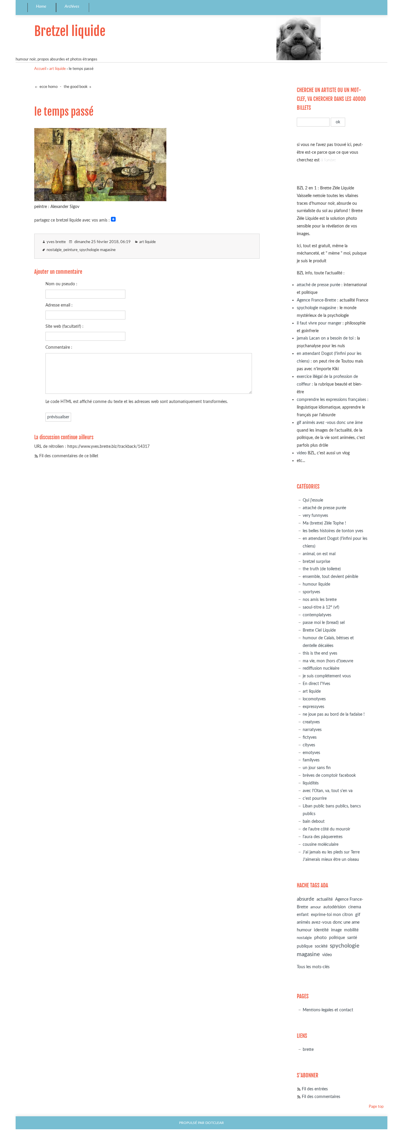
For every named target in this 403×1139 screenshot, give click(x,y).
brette (308, 1049)
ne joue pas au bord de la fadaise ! (334, 714)
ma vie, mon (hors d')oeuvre (328, 661)
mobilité (351, 930)
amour (315, 907)
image (336, 930)
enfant (303, 915)
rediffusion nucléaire (321, 668)
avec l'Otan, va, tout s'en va (328, 791)
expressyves (313, 706)
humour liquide (316, 584)
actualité (325, 899)
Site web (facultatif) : (64, 326)
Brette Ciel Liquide (319, 630)
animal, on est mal (319, 554)
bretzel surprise (316, 561)
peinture (70, 250)
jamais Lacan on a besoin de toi (325, 338)
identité (321, 930)
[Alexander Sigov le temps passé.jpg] (100, 199)
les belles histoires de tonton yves (333, 531)
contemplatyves (317, 615)
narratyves (312, 729)
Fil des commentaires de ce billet (68, 456)
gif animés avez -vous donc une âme (330, 422)
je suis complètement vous (327, 676)
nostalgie (54, 250)
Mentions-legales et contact (328, 1010)
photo (320, 937)
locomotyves (314, 699)
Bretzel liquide (69, 31)
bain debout (314, 821)
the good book (76, 87)
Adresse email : (59, 305)
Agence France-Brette (316, 300)
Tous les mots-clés (313, 967)
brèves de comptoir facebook (329, 775)
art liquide (57, 69)
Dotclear (214, 1123)
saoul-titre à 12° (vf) (321, 607)
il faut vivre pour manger (319, 323)
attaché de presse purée (318, 285)
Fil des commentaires (321, 1096)
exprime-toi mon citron (332, 915)
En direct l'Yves (316, 683)
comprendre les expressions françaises (331, 399)
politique (337, 938)
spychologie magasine (97, 250)
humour (304, 930)
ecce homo (48, 87)
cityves (309, 745)
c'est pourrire (315, 798)
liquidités (311, 783)
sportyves (311, 592)
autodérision (334, 907)
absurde (305, 899)
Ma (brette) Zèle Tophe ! (324, 523)
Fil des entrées (315, 1089)
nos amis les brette (320, 599)
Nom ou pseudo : (61, 284)
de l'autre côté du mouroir (326, 829)
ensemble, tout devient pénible (330, 576)
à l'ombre (328, 160)
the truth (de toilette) (322, 569)
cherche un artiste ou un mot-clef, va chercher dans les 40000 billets (331, 99)
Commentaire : (58, 347)
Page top (376, 1107)
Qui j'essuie (313, 500)
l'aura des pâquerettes (323, 837)
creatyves (311, 722)
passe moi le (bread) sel (324, 622)
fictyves (310, 737)
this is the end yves (320, 653)
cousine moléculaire (320, 844)
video (302, 453)
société (321, 946)
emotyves (311, 752)
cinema (354, 907)
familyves (311, 760)
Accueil (40, 69)
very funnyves (315, 515)
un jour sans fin (317, 768)
